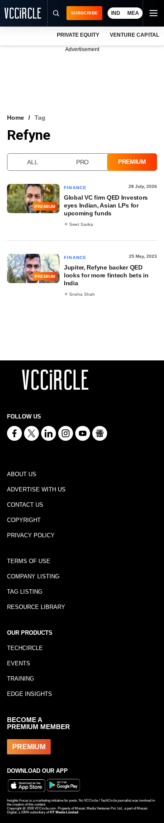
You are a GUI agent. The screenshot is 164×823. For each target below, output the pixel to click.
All (32, 162)
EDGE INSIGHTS (29, 694)
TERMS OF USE (28, 561)
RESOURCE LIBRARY (36, 607)
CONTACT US (25, 504)
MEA (133, 13)
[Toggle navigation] (153, 13)
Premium (132, 161)
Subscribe (84, 12)
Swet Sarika (81, 224)
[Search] (55, 13)
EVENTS (18, 663)
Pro (82, 162)
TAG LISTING (24, 591)
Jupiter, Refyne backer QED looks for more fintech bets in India (106, 275)
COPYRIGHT (24, 520)
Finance (75, 187)
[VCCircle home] (23, 13)
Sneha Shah (82, 294)
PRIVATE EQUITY (78, 35)
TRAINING (20, 678)
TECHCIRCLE (25, 648)
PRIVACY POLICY (31, 535)
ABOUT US (21, 474)
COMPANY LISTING (33, 576)
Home (15, 117)
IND (115, 13)
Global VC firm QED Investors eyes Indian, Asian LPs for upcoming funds (106, 205)
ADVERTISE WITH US (36, 489)
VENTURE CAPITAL (134, 35)
